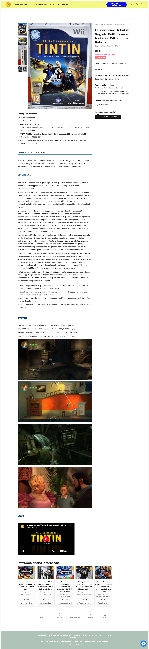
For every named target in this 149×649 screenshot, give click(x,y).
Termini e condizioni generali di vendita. (56, 641)
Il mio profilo (59, 617)
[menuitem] (126, 19)
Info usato (62, 4)
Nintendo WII (119, 25)
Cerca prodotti (44, 617)
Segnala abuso (102, 641)
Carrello (105, 617)
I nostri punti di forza (43, 4)
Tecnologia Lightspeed (74, 644)
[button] (8, 4)
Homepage (99, 25)
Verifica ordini (74, 617)
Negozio (109, 25)
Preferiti (90, 617)
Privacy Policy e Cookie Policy (84, 641)
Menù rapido (22, 4)
